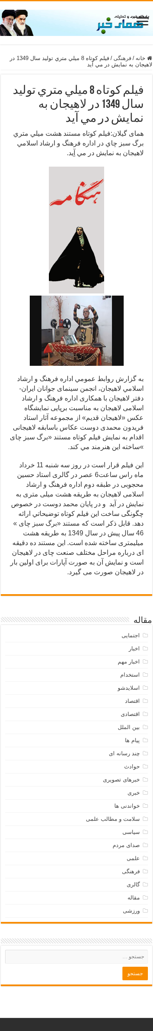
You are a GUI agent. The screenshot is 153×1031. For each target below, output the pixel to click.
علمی (133, 858)
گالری (133, 884)
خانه (141, 58)
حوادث (132, 766)
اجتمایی (131, 635)
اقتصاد (132, 701)
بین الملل (129, 727)
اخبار (134, 648)
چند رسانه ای (124, 753)
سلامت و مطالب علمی (113, 819)
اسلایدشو (129, 688)
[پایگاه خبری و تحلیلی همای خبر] (76, 21)
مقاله (134, 897)
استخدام (130, 675)
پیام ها (132, 740)
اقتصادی (130, 714)
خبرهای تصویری (121, 779)
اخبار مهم (129, 661)
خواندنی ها (127, 806)
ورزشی (131, 911)
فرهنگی (122, 58)
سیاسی (131, 832)
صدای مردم (126, 845)
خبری (134, 793)
